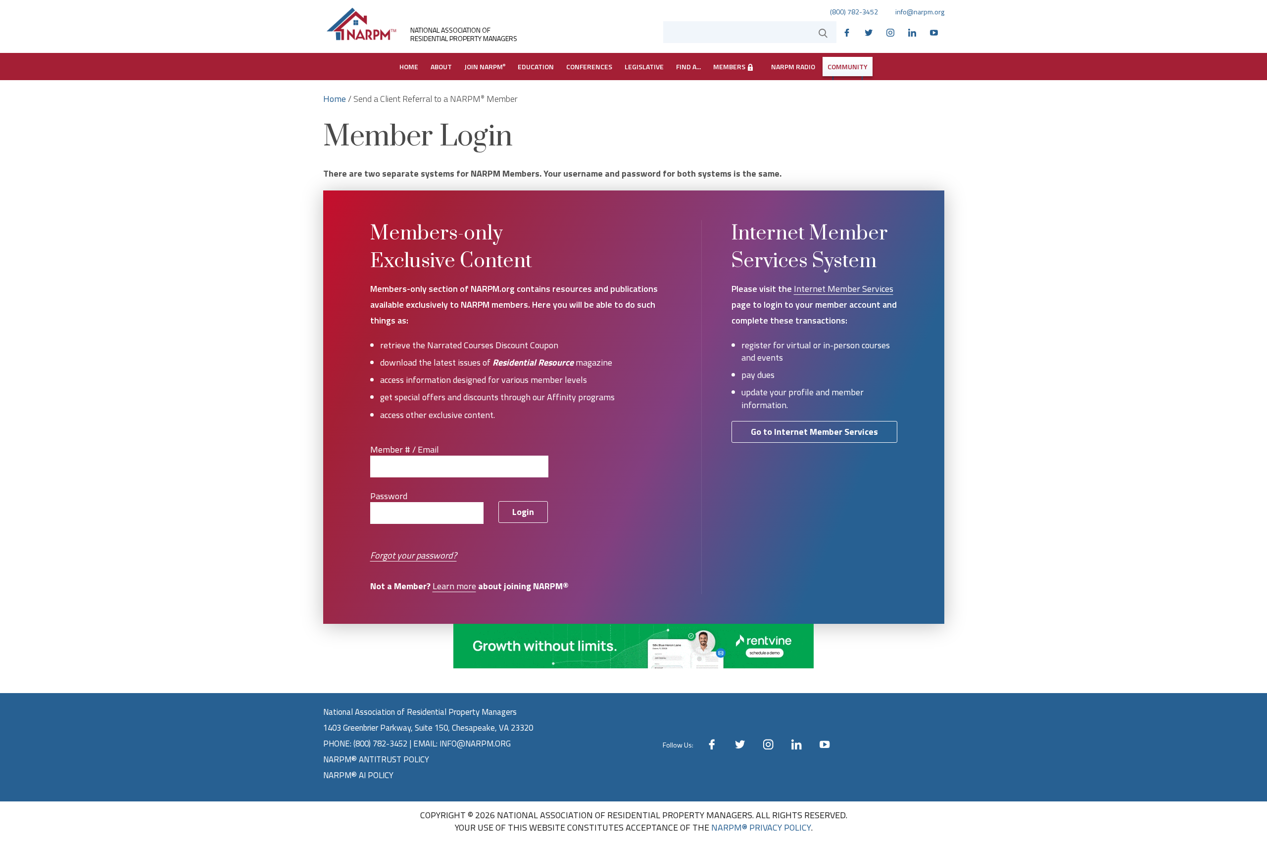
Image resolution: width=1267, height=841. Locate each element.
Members (730, 66)
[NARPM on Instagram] (893, 31)
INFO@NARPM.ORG (475, 743)
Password (388, 496)
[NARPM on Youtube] (936, 31)
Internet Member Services (843, 288)
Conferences (589, 66)
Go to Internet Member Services (814, 431)
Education (536, 66)
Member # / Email (404, 449)
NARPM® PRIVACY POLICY (761, 827)
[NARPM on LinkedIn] (915, 31)
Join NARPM (484, 66)
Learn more (454, 586)
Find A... (688, 66)
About (441, 66)
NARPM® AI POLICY (358, 775)
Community (848, 66)
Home (408, 66)
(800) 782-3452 (854, 12)
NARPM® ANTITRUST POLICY (376, 759)
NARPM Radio (793, 66)
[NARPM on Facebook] (849, 31)
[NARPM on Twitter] (871, 31)
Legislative (644, 66)
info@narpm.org (919, 12)
